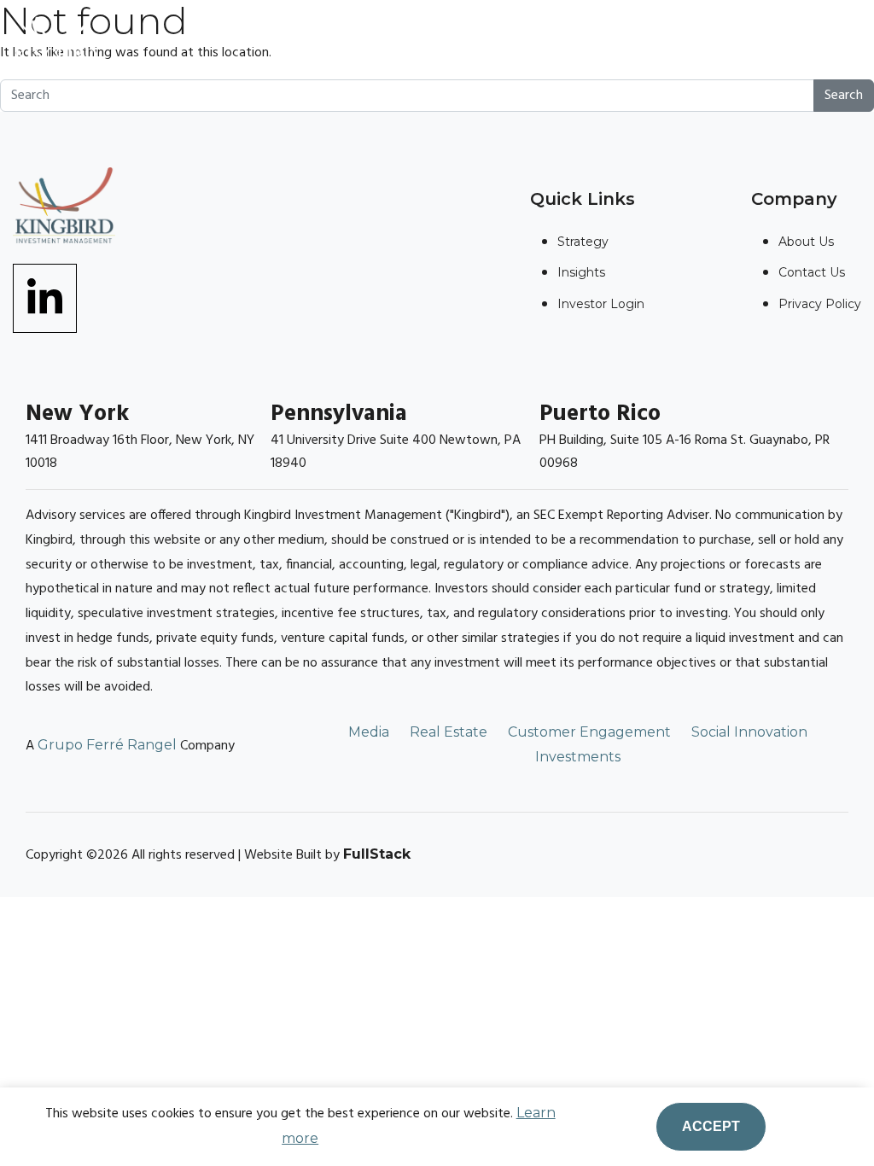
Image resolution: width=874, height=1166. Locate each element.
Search (843, 96)
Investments (578, 757)
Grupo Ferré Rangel (107, 745)
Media (368, 732)
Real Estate (448, 732)
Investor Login (723, 41)
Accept (711, 1126)
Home (235, 41)
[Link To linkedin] (44, 297)
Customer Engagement (589, 732)
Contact (596, 41)
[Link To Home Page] (55, 37)
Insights (500, 41)
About (310, 41)
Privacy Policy (819, 304)
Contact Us (811, 272)
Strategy (400, 41)
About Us (806, 241)
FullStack (377, 854)
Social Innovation (749, 732)
